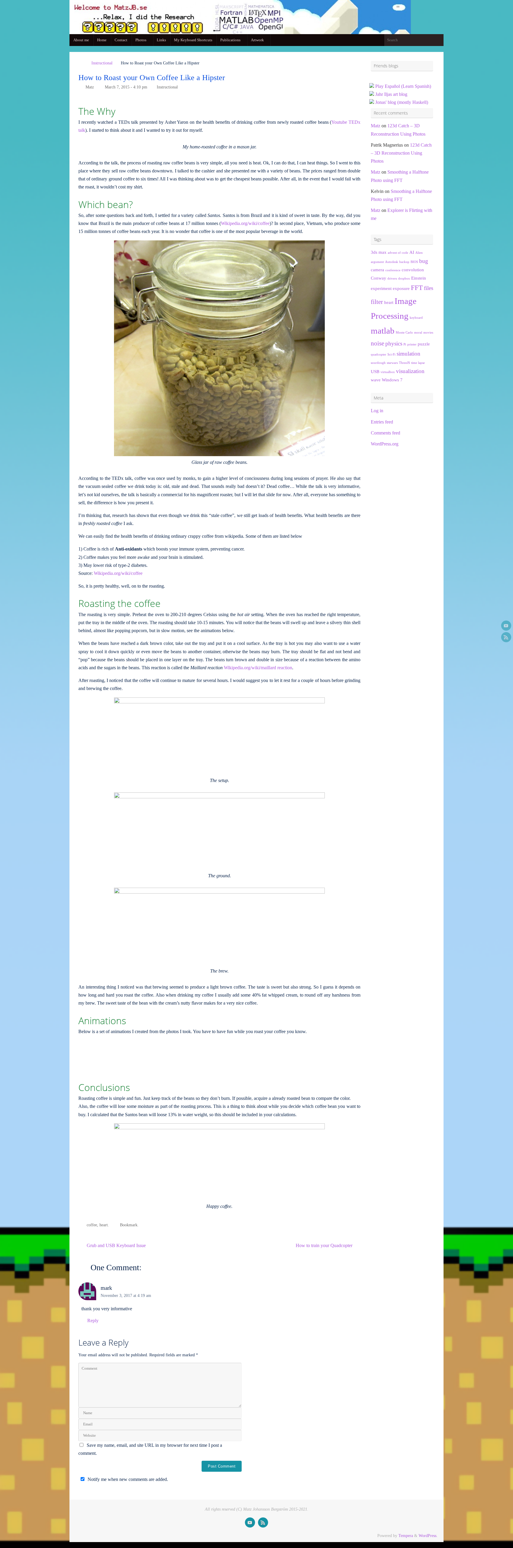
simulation (408, 353)
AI (411, 252)
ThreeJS (404, 362)
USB (375, 371)
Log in (377, 410)
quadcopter (378, 354)
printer (412, 344)
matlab (383, 330)
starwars (392, 362)
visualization (410, 371)
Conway (378, 277)
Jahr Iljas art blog (391, 94)
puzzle (424, 343)
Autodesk (391, 262)
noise (377, 343)
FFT (417, 287)
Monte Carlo (404, 332)
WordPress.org (384, 443)
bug (423, 261)
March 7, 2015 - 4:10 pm (126, 87)
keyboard (416, 317)
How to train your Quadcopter (325, 1245)
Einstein (418, 277)
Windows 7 (392, 379)
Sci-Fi (391, 354)
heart (103, 1224)
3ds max (379, 252)
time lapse (418, 362)
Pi (404, 344)
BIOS (414, 262)
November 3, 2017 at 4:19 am (126, 1295)
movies (428, 332)
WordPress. (428, 1535)
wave (376, 379)
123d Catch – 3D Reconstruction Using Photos (401, 153)
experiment (381, 288)
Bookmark (128, 1224)
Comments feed (385, 432)
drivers (392, 278)
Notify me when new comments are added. (128, 1479)
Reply (93, 1320)
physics (393, 343)
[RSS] (506, 637)
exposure (401, 288)
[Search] (439, 40)
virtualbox (388, 372)
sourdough (378, 362)
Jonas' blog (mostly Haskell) (401, 102)
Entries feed (382, 421)
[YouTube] (506, 626)
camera (377, 269)
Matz (90, 87)
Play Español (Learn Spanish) (403, 86)
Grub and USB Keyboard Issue (116, 1245)
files (428, 288)
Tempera (405, 1535)
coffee (92, 1224)
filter (377, 301)
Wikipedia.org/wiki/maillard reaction (258, 667)
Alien (419, 252)
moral (418, 332)
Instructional (102, 63)
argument (377, 262)
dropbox (404, 278)
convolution (413, 269)
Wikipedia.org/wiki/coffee (245, 223)
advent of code (398, 252)
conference (392, 270)
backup (404, 262)
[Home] (81, 63)
